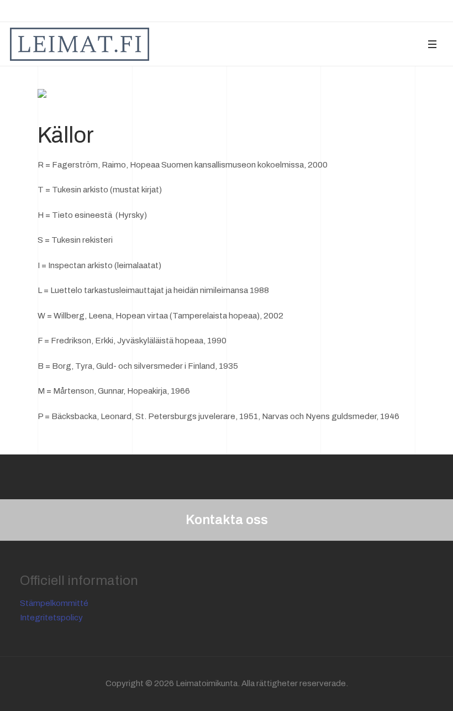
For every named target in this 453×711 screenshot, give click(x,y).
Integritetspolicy (51, 617)
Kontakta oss (227, 520)
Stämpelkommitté (54, 603)
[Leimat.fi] (79, 44)
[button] (432, 44)
